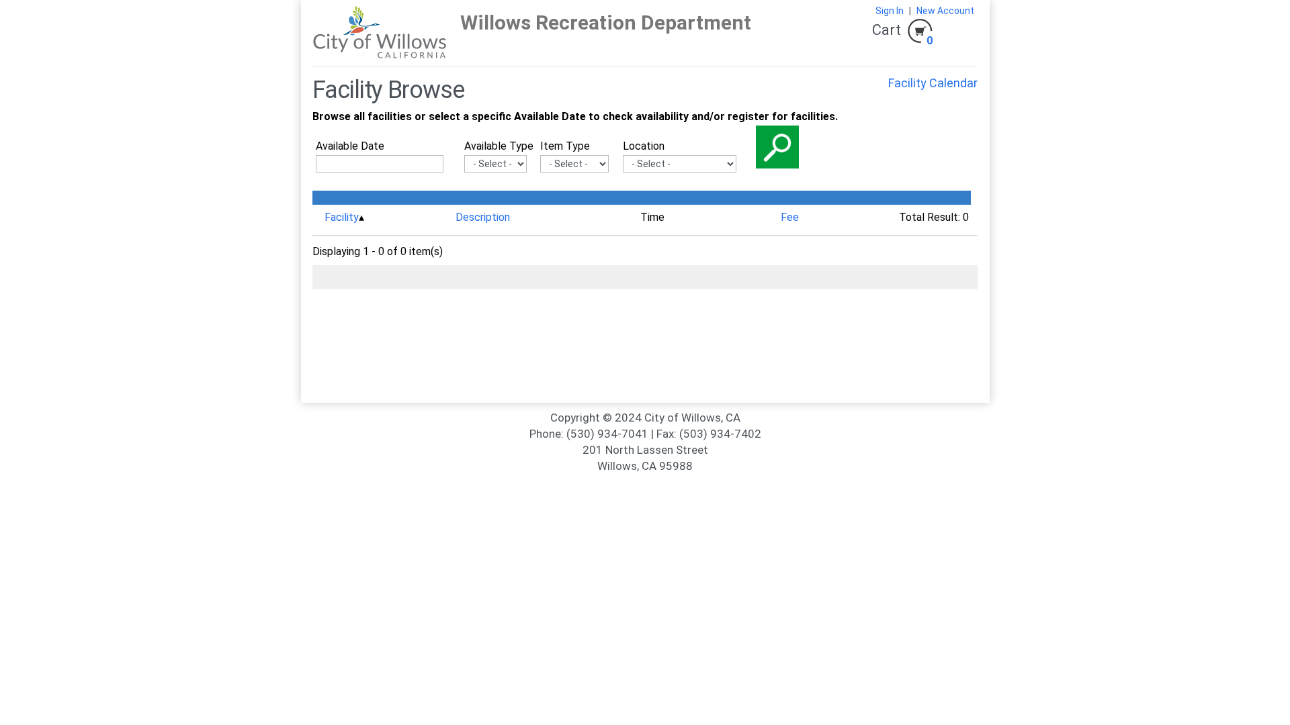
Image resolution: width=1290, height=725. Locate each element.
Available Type (498, 146)
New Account (945, 10)
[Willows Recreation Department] (379, 33)
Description (483, 217)
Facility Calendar (933, 83)
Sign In (889, 10)
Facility (342, 217)
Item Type (565, 146)
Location (643, 146)
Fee (790, 217)
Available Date (350, 146)
